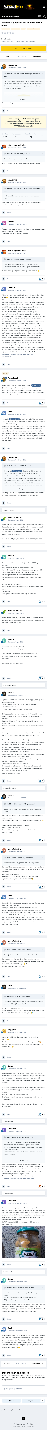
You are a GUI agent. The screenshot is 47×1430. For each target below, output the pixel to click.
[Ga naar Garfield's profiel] (4, 289)
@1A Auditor (36, 385)
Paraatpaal (13, 378)
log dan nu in (20, 1377)
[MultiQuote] (3, 111)
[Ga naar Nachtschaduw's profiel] (4, 518)
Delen (12, 1401)
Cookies (30, 1424)
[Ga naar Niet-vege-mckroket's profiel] (4, 146)
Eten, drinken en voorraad (26, 41)
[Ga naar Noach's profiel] (4, 557)
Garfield (11, 288)
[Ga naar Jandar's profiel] (4, 1067)
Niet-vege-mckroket (32, 74)
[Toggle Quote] (5, 74)
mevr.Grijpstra (14, 849)
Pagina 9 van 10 (21, 56)
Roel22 (11, 222)
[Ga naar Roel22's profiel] (4, 223)
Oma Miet (12, 1128)
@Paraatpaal (14, 419)
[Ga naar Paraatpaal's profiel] (4, 379)
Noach (11, 555)
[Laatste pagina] (44, 56)
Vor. (7, 56)
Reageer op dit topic (23, 48)
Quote (9, 111)
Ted (25, 154)
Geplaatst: (17, 68)
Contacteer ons (19, 1424)
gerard (11, 692)
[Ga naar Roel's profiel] (4, 413)
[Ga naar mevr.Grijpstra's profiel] (4, 850)
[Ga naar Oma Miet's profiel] (4, 1130)
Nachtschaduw (15, 517)
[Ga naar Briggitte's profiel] (4, 1031)
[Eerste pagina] (3, 56)
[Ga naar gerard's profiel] (4, 694)
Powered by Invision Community (23, 1426)
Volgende (37, 56)
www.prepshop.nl (25, 126)
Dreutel (8, 39)
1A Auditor (12, 65)
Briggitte (12, 1030)
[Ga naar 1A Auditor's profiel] (4, 66)
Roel (10, 412)
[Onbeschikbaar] (23, 1242)
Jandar (11, 1066)
